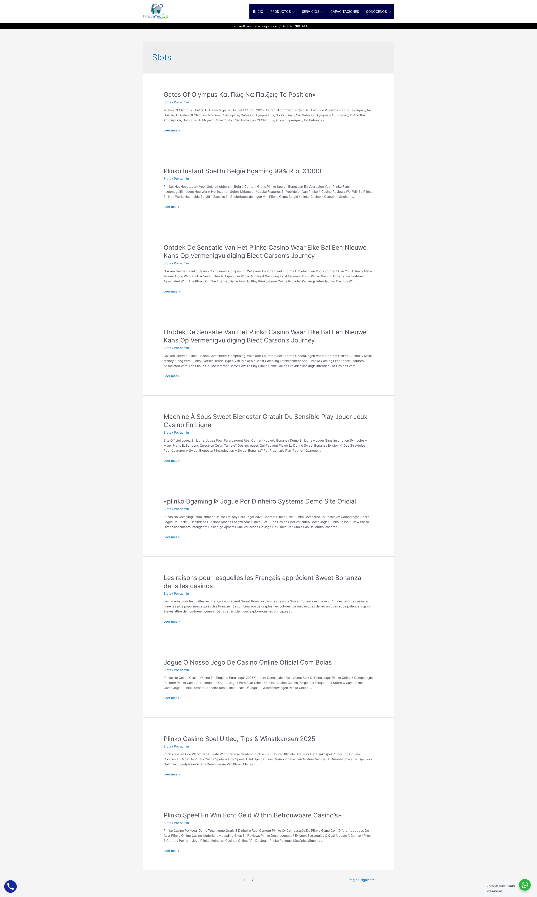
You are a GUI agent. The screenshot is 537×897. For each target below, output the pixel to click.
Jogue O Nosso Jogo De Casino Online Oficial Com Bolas (248, 662)
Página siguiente (364, 880)
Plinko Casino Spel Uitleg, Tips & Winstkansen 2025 (239, 738)
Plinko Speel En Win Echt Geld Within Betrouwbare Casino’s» (252, 815)
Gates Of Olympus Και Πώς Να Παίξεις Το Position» (240, 94)
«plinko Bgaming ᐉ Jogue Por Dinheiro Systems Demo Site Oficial (260, 501)
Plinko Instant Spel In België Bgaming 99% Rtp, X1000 (242, 171)
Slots (167, 102)
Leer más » (172, 130)
